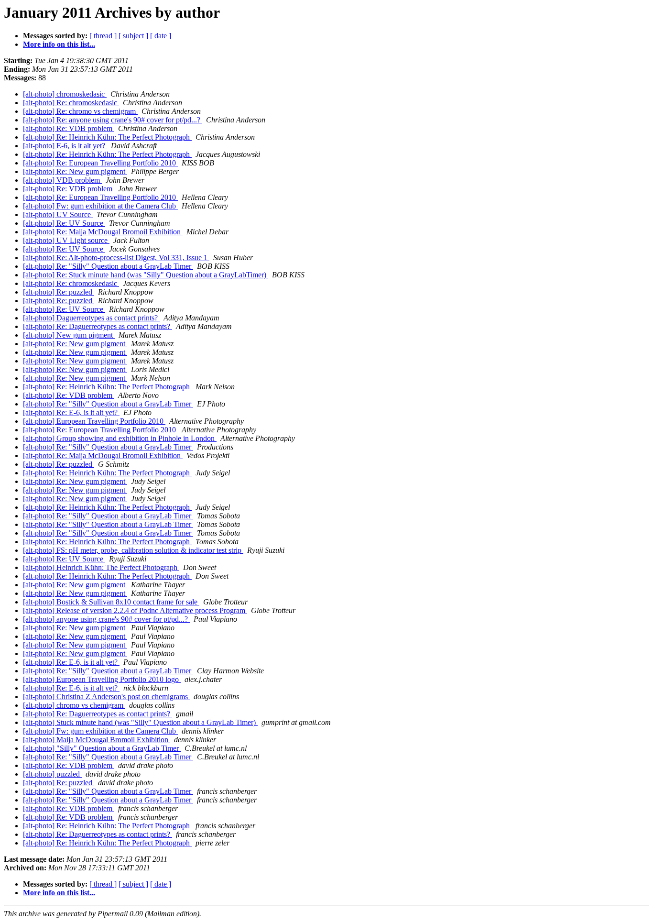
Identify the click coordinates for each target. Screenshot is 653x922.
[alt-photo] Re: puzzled (58, 292)
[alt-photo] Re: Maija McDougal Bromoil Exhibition (103, 232)
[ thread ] (103, 36)
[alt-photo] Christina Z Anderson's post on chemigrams (106, 696)
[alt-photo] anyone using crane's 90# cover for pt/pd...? (106, 619)
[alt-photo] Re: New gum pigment (75, 171)
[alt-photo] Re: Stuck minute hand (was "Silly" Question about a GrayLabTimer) (145, 275)
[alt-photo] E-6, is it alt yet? (65, 146)
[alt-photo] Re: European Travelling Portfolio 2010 (100, 163)
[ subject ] (133, 36)
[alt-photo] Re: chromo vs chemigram (80, 111)
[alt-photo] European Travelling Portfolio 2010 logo (102, 679)
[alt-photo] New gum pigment (69, 335)
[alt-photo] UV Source (58, 214)
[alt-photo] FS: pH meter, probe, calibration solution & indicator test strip (133, 550)
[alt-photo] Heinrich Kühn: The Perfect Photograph (101, 567)
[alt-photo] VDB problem (62, 180)
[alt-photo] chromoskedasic (65, 94)
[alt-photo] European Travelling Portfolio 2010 (94, 421)
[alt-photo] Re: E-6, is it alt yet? (71, 412)
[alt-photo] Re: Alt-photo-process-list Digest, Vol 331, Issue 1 (116, 257)
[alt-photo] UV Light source (66, 240)
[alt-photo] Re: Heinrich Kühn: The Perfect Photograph (107, 137)
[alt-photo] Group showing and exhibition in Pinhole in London (120, 438)
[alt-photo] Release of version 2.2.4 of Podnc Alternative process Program (135, 610)
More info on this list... (59, 44)
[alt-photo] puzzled (52, 774)
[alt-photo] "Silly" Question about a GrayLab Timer (102, 748)
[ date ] (160, 36)
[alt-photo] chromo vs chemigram (74, 705)
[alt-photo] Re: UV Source (64, 223)
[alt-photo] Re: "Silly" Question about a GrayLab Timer (108, 266)
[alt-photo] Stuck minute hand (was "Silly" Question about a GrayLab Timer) (140, 722)
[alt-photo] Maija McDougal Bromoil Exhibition (96, 739)
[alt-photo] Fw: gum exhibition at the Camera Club (100, 206)
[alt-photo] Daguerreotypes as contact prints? (91, 318)
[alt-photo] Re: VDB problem (68, 128)
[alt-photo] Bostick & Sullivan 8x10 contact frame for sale (111, 602)
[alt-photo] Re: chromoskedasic (71, 103)
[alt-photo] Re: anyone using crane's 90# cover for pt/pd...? (112, 120)
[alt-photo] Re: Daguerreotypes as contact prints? (97, 326)
